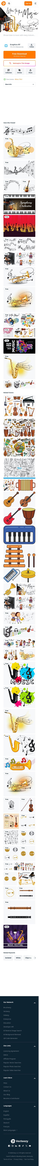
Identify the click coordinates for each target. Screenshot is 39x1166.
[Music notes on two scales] (12, 272)
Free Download (19, 54)
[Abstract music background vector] (24, 361)
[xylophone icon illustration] (19, 654)
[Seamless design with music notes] (10, 258)
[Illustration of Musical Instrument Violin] (11, 957)
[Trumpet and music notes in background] (19, 900)
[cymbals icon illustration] (10, 689)
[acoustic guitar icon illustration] (11, 563)
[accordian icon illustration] (13, 549)
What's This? (18, 79)
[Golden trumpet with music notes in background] (19, 304)
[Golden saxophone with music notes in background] (19, 147)
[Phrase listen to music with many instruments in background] (12, 702)
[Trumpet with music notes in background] (19, 327)
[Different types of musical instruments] (10, 778)
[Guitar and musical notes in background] (8, 427)
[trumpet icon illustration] (25, 688)
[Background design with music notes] (19, 168)
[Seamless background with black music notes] (19, 129)
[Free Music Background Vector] (19, 240)
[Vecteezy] (3, 3)
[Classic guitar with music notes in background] (10, 200)
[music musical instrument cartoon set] (11, 973)
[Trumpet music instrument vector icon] (11, 990)
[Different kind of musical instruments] (12, 1094)
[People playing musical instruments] (19, 731)
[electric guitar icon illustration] (12, 596)
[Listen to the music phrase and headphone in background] (11, 348)
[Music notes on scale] (11, 186)
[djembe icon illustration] (10, 614)
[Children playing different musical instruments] (19, 287)
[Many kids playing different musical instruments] (13, 766)
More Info (8, 83)
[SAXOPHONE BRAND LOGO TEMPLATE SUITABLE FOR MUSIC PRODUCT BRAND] (11, 941)
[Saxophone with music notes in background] (19, 881)
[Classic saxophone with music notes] (19, 410)
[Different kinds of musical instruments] (10, 363)
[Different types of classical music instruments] (13, 376)
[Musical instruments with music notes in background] (14, 436)
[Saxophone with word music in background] (19, 809)
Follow (32, 47)
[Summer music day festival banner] (19, 389)
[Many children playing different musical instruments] (14, 1067)
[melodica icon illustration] (11, 674)
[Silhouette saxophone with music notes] (19, 833)
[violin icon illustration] (11, 579)
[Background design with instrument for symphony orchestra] (19, 218)
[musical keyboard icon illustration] (19, 633)
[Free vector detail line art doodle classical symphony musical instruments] (11, 1006)
